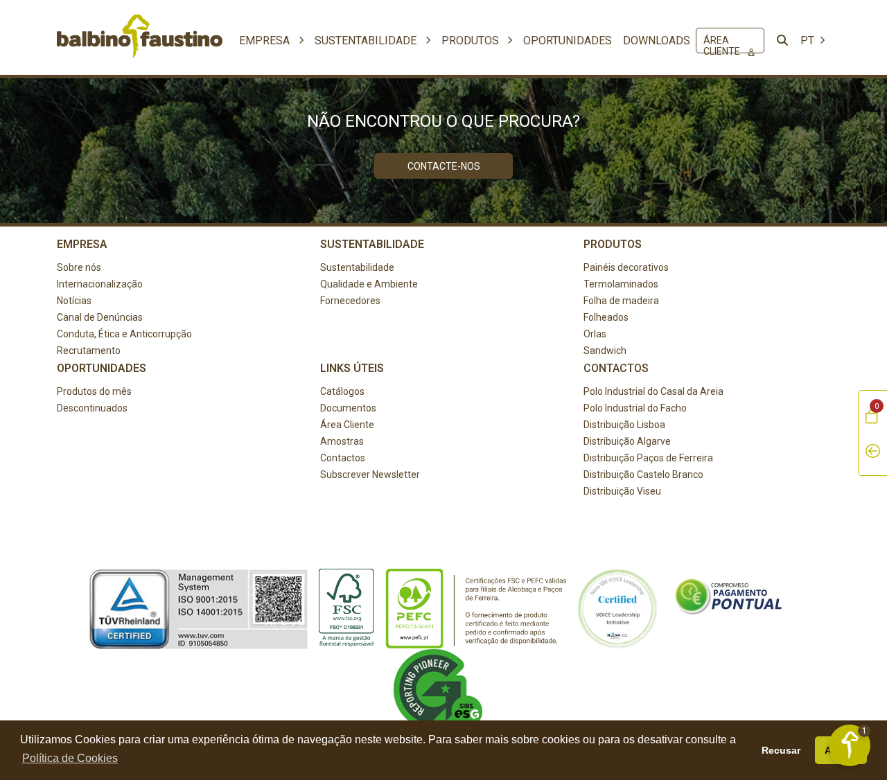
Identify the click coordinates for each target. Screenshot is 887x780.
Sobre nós (79, 267)
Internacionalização (100, 284)
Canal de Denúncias (100, 317)
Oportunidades (567, 40)
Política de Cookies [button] (70, 758)
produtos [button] (471, 40)
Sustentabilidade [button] (367, 40)
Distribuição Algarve (627, 441)
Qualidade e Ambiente (369, 284)
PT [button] (808, 40)
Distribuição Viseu (622, 491)
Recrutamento (89, 350)
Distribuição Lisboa (624, 424)
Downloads (656, 40)
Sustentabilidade (357, 267)
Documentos (348, 408)
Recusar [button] (781, 750)
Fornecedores (350, 300)
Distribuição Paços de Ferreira (648, 457)
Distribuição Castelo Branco (643, 474)
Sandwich (604, 350)
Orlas (594, 333)
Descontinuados (92, 408)
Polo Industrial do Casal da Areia (653, 391)
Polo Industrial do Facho (635, 408)
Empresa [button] (265, 40)
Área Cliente (722, 44)
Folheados (606, 317)
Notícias (74, 300)
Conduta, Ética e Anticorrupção (124, 333)
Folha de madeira (621, 300)
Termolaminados (620, 284)
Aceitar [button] (841, 750)
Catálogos (342, 391)
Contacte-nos (443, 166)
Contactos (342, 457)
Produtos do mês (94, 391)
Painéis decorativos (626, 267)
